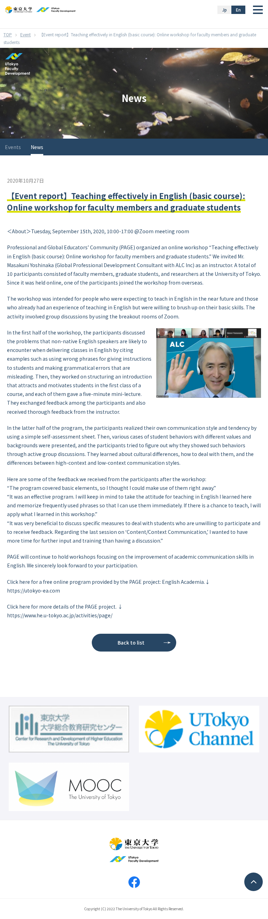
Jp (224, 10)
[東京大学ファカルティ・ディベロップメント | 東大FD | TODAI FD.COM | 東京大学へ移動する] (7, 34)
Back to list (131, 642)
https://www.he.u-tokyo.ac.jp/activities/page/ (59, 615)
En (238, 10)
